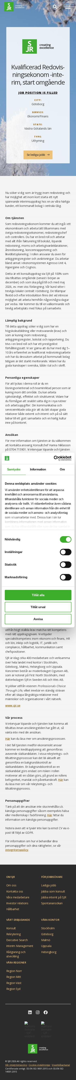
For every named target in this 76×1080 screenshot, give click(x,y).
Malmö (45, 940)
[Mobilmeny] (68, 6)
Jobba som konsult (53, 891)
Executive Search (17, 940)
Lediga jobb (48, 885)
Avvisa (38, 619)
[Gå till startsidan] (38, 1049)
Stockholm (48, 928)
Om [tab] (62, 469)
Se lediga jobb (36, 155)
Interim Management (19, 946)
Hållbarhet (12, 909)
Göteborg (47, 934)
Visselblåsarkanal (61, 1064)
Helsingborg (48, 952)
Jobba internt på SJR (53, 897)
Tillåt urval (38, 607)
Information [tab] (38, 469)
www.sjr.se (12, 705)
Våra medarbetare (17, 897)
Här (7, 739)
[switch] (65, 552)
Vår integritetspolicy (16, 1064)
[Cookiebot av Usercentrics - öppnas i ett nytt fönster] (54, 458)
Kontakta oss (14, 891)
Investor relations (17, 903)
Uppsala (46, 946)
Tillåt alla (38, 595)
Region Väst (13, 983)
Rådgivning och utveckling (16, 952)
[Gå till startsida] (14, 6)
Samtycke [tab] (13, 469)
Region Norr (14, 971)
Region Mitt (13, 977)
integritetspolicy (16, 850)
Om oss (11, 885)
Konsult (11, 928)
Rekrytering (13, 934)
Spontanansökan (52, 903)
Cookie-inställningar (39, 1064)
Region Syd (13, 989)
